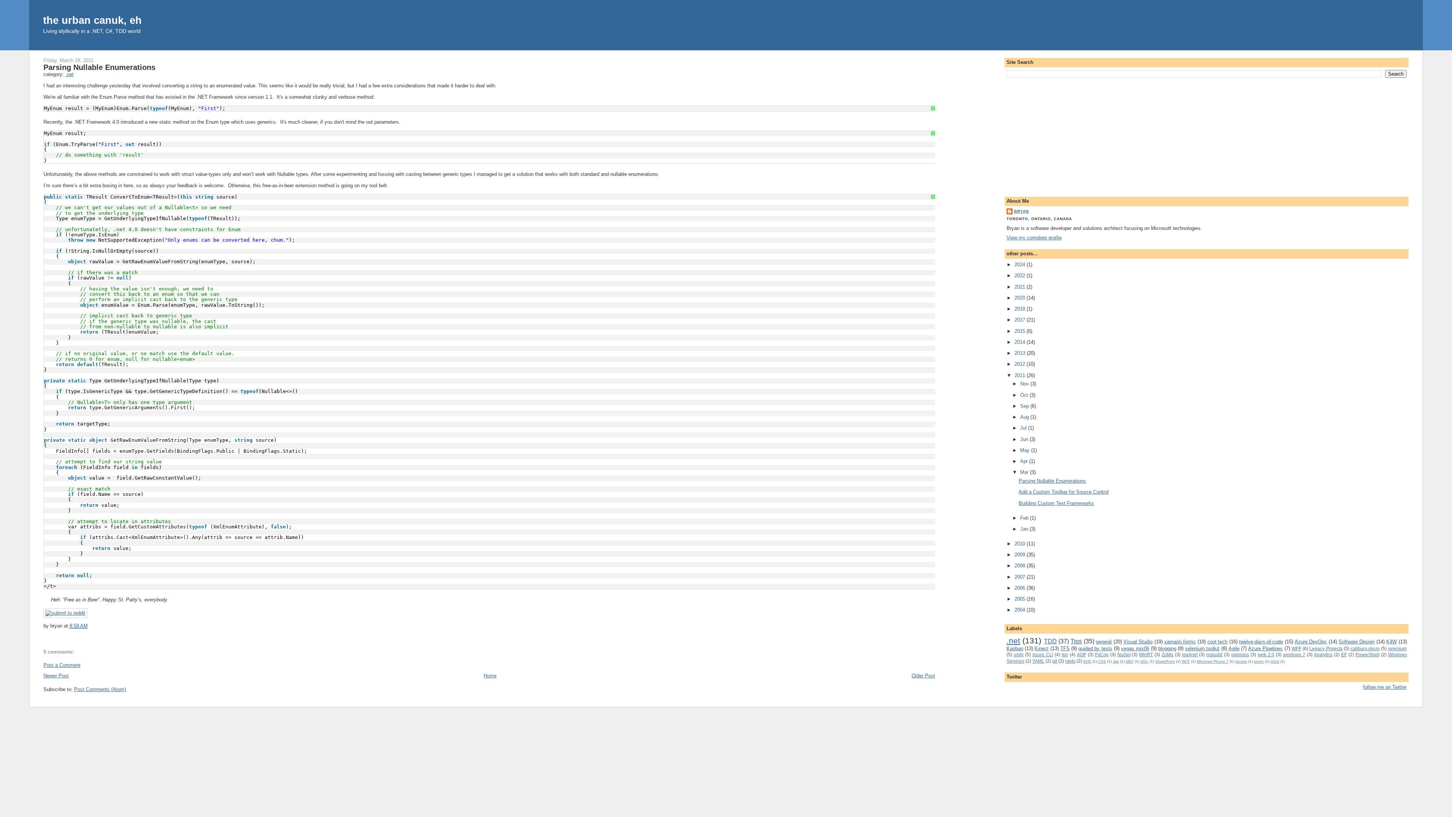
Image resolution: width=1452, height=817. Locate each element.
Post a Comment (62, 665)
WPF (1297, 648)
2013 (1021, 353)
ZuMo (1167, 654)
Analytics (1323, 654)
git (1054, 661)
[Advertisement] (1207, 136)
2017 (1021, 320)
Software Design (1356, 642)
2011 (1021, 375)
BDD (1087, 661)
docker (1241, 661)
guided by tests (1095, 648)
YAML (1038, 661)
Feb (1025, 518)
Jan (1025, 529)
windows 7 (1294, 654)
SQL (1144, 661)
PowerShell (1367, 654)
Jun (1025, 439)
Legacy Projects (1325, 648)
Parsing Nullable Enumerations (99, 67)
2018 (1021, 309)
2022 (1021, 275)
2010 (1021, 544)
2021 (1021, 287)
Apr (1024, 461)
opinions (1240, 654)
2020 (1021, 298)
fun (1065, 654)
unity (1019, 654)
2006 (1021, 588)
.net (69, 74)
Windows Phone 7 (1213, 661)
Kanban (1015, 648)
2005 (1021, 599)
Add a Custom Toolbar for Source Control (1064, 492)
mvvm (1259, 661)
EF (1344, 654)
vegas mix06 (1135, 648)
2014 (1021, 342)
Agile (1234, 648)
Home (490, 676)
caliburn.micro (1365, 648)
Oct (1025, 395)
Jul (1024, 428)
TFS (1065, 648)
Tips (1076, 641)
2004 (1021, 610)
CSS (1102, 661)
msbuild (1214, 654)
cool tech (1217, 642)
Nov (1025, 384)
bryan (1021, 211)
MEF (1130, 661)
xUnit (1274, 661)
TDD (1050, 641)
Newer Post (56, 676)
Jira (1116, 661)
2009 (1021, 555)
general (1104, 642)
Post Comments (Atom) (100, 689)
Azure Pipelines (1265, 648)
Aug (1025, 417)
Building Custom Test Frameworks (1056, 503)
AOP (1081, 654)
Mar (1025, 472)
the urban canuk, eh (92, 20)
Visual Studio (1138, 642)
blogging (1167, 648)
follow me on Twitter (1385, 687)
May (1025, 450)
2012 (1021, 364)
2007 (1021, 577)
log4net (1190, 654)
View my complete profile (1034, 238)
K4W (1391, 642)
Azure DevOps (1311, 642)
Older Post (923, 676)
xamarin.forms (1180, 642)
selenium (1397, 648)
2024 (1021, 264)
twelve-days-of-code (1261, 642)
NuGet (1124, 654)
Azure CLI (1042, 654)
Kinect (1042, 648)
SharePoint (1165, 661)
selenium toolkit (1202, 648)
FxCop (1102, 654)
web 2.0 (1266, 654)
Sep (1025, 406)
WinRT (1146, 654)
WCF (1186, 661)
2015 (1021, 331)
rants (1070, 661)
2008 (1021, 565)
